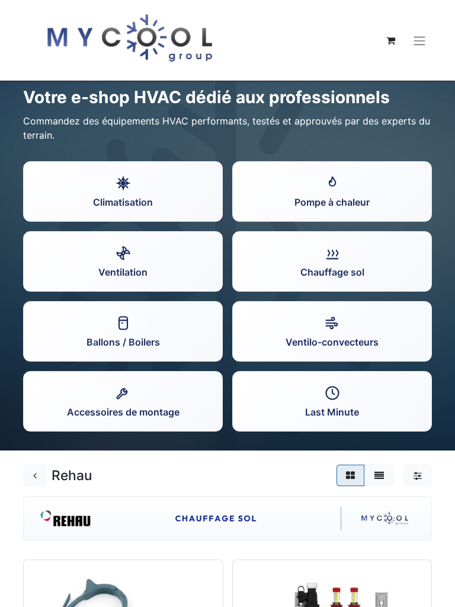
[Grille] (350, 475)
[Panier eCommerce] (390, 40)
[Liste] (379, 475)
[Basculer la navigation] (419, 40)
